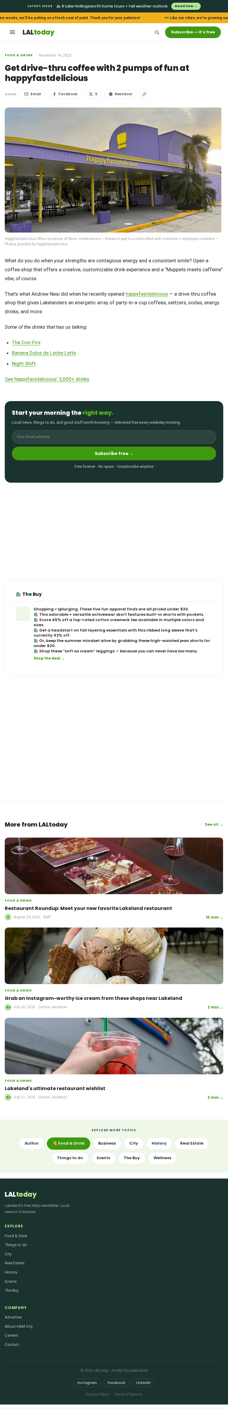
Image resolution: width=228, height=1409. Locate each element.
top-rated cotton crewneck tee (105, 620)
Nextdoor (123, 93)
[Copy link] (144, 94)
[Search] (156, 32)
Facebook (67, 93)
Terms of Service (128, 1394)
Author (32, 1143)
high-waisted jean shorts (177, 640)
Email (36, 93)
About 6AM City (19, 1326)
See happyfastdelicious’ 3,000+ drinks (47, 379)
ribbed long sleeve (165, 630)
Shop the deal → (49, 658)
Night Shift (24, 364)
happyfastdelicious (147, 294)
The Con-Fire (26, 342)
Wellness (162, 1158)
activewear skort (109, 614)
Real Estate (191, 1143)
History (159, 1143)
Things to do (70, 1158)
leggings (105, 651)
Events (103, 1158)
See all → (214, 824)
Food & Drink (19, 55)
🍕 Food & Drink (69, 1143)
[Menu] (12, 32)
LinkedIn (143, 1382)
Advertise (13, 1317)
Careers (11, 1335)
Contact (12, 1344)
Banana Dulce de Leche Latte (44, 353)
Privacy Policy (97, 1394)
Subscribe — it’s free (193, 32)
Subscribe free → (114, 453)
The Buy (132, 1158)
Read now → (186, 6)
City (133, 1143)
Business (107, 1143)
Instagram (87, 1382)
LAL (38, 32)
